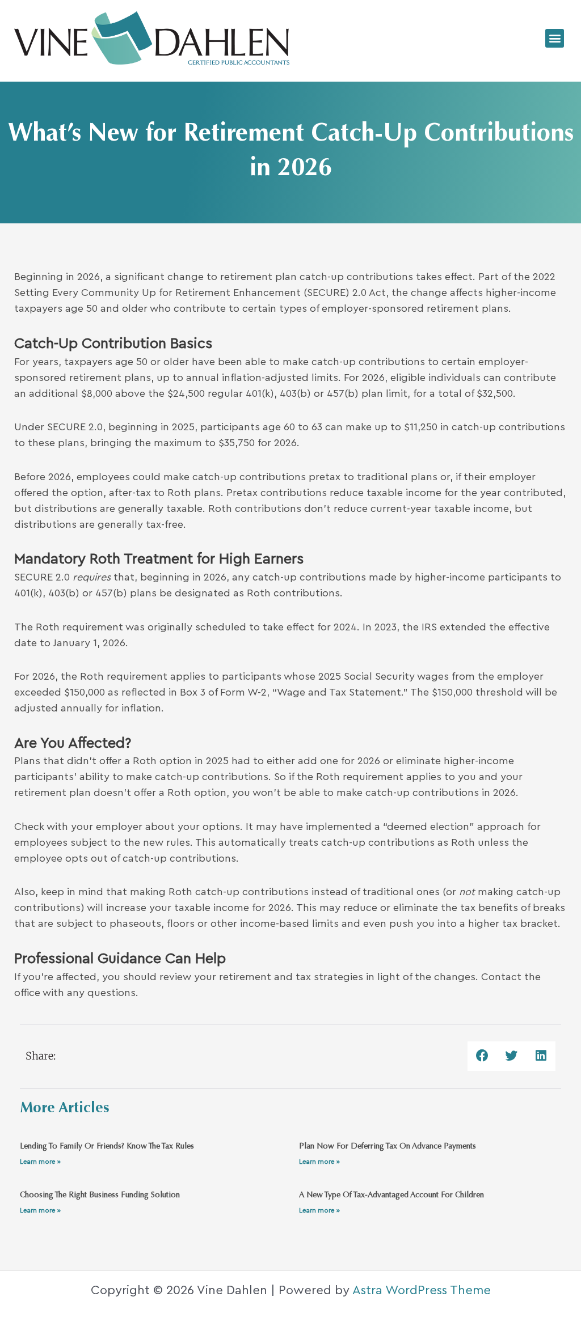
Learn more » (40, 1161)
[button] (554, 38)
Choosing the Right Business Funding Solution (100, 1196)
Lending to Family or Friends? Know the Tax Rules (107, 1147)
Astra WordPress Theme (421, 1290)
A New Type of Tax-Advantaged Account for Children (391, 1196)
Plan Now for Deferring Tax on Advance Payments (387, 1147)
